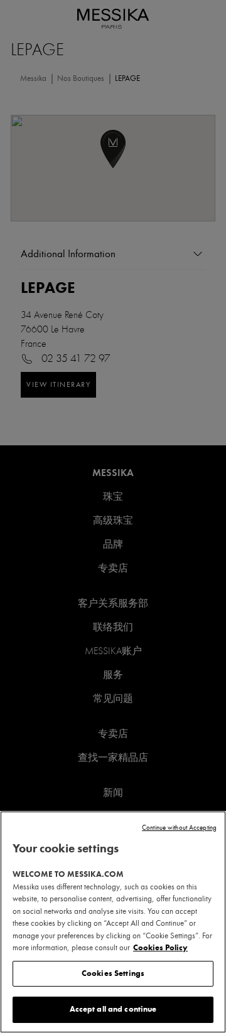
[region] (113, 922)
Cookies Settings (113, 973)
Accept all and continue (113, 1009)
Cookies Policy (160, 948)
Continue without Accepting (179, 828)
